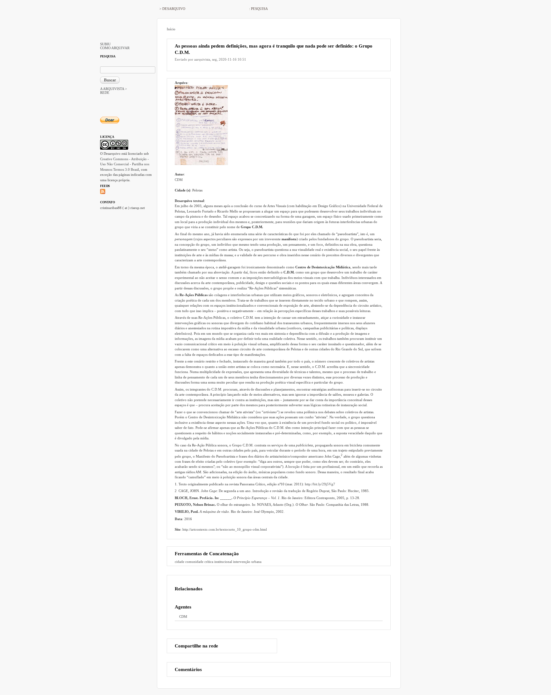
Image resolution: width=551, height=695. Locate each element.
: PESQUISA (258, 9)
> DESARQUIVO (172, 9)
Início (171, 29)
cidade (179, 562)
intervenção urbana (247, 562)
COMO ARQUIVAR (114, 48)
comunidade (194, 562)
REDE (104, 92)
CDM (179, 180)
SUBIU (105, 44)
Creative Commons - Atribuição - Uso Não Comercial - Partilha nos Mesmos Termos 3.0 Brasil (124, 164)
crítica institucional (218, 562)
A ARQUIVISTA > (113, 89)
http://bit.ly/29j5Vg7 (320, 484)
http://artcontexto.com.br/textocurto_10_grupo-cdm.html (224, 529)
